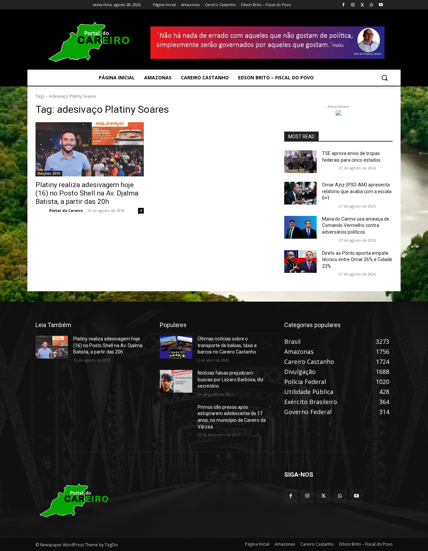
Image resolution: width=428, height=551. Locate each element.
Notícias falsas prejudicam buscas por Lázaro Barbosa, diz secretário (230, 379)
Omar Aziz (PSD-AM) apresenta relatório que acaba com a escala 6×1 (357, 191)
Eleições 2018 (48, 173)
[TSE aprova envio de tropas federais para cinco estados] (300, 161)
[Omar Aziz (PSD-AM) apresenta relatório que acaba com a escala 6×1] (300, 193)
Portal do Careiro (66, 210)
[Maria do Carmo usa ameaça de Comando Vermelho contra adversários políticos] (300, 227)
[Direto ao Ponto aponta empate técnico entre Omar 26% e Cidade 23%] (300, 261)
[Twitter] (362, 5)
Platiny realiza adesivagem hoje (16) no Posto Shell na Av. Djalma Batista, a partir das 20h (86, 193)
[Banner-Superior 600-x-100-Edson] (267, 42)
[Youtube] (381, 5)
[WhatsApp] (371, 5)
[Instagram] (353, 5)
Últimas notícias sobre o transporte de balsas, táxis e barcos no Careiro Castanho (227, 345)
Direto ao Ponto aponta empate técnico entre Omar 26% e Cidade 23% (357, 259)
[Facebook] (343, 5)
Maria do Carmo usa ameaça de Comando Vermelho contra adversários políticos (355, 225)
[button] (385, 78)
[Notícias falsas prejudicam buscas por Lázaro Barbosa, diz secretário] (176, 381)
